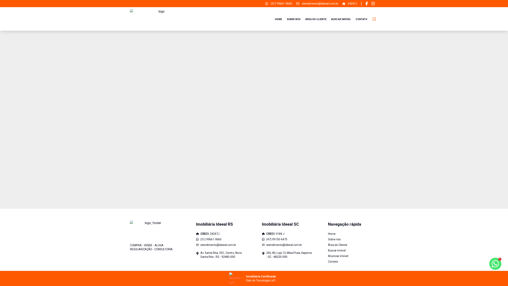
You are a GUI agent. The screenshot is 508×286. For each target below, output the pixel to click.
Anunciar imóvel (338, 256)
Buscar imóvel (341, 19)
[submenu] (374, 19)
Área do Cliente (315, 19)
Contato (361, 19)
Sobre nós (293, 19)
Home (278, 19)
